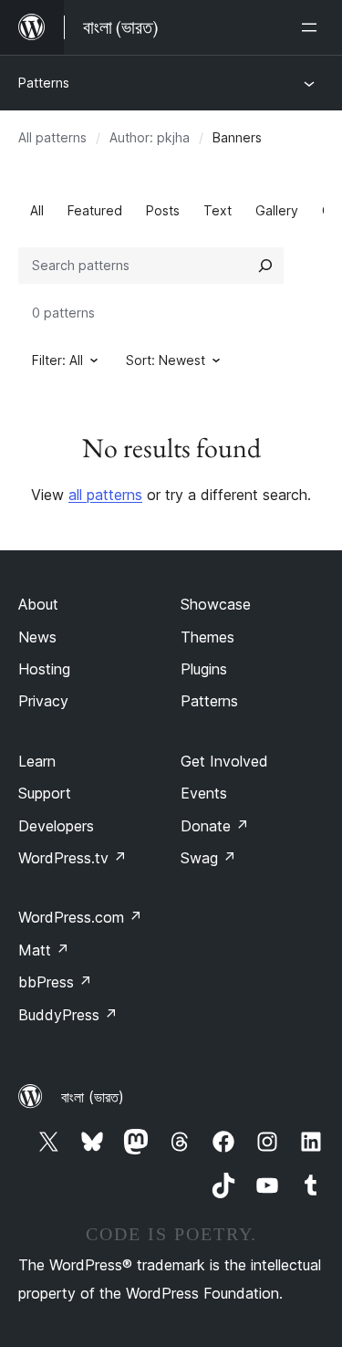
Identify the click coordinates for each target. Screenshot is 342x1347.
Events (204, 793)
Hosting (44, 669)
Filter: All (57, 360)
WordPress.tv (72, 858)
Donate (215, 826)
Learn (37, 761)
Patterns (43, 82)
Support (44, 793)
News (37, 637)
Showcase (216, 604)
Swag (208, 858)
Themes (207, 637)
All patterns (52, 137)
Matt (43, 950)
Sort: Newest (165, 360)
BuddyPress (68, 1015)
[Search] (265, 265)
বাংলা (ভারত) (92, 1097)
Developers (56, 826)
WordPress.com (80, 917)
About (38, 604)
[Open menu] (313, 27)
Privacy (43, 701)
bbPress (55, 982)
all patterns (105, 495)
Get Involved (224, 761)
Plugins (204, 669)
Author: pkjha (149, 137)
